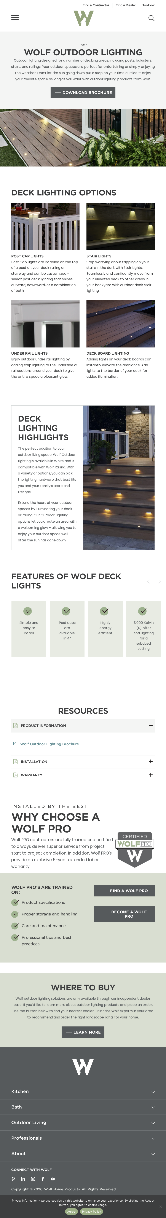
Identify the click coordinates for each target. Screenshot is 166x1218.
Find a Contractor (96, 5)
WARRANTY (31, 775)
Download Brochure (87, 92)
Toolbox (148, 5)
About (18, 1153)
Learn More (87, 1032)
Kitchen (20, 1091)
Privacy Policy (91, 1211)
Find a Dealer (126, 5)
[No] (160, 1206)
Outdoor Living (28, 1122)
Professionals (26, 1138)
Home (82, 45)
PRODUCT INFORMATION (43, 726)
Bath (16, 1107)
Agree (71, 1211)
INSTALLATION (33, 762)
